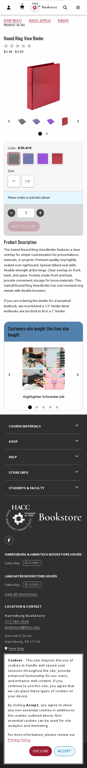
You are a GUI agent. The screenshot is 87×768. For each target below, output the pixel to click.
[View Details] (43, 368)
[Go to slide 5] (57, 407)
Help (13, 457)
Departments (13, 21)
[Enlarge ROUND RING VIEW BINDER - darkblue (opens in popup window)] (36, 121)
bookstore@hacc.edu (22, 627)
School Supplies (40, 21)
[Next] (77, 121)
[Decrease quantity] (11, 213)
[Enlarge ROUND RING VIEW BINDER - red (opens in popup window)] (65, 121)
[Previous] (9, 121)
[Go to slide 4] (50, 407)
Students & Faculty (26, 488)
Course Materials (25, 426)
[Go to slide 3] (43, 407)
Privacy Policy (19, 739)
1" (13, 181)
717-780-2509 (17, 621)
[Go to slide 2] (47, 134)
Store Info (18, 472)
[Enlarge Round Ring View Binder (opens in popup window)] (43, 86)
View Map (16, 648)
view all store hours (21, 594)
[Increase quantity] (40, 213)
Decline (40, 751)
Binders (63, 21)
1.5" (28, 181)
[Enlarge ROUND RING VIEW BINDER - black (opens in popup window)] (22, 121)
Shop (13, 441)
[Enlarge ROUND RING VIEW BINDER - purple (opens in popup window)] (50, 121)
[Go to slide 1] (40, 134)
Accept (65, 751)
